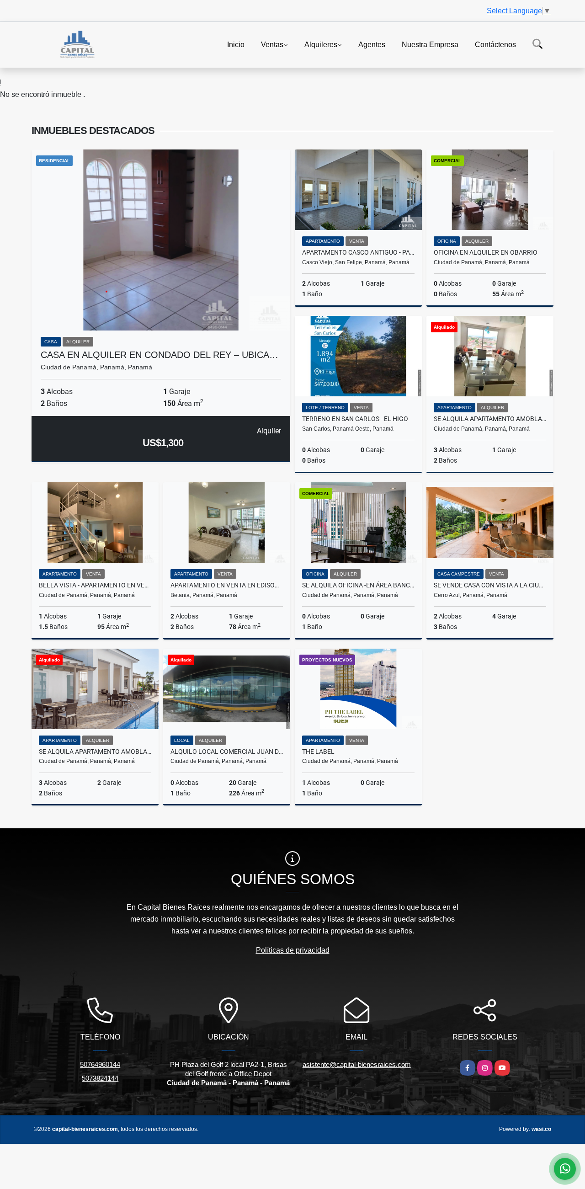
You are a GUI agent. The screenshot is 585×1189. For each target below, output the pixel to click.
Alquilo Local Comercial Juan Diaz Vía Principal (226, 751)
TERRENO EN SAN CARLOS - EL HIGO (355, 418)
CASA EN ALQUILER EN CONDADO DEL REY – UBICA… (159, 355)
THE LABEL (318, 751)
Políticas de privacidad (293, 950)
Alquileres (320, 44)
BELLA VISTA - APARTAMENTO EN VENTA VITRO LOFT (95, 585)
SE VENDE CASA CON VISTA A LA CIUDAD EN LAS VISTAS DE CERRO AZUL (490, 585)
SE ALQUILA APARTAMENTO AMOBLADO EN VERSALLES (490, 418)
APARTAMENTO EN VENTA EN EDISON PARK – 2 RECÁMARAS (226, 585)
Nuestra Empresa (430, 44)
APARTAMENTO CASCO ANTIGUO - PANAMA (358, 252)
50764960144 (100, 1064)
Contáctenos (495, 44)
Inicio (236, 44)
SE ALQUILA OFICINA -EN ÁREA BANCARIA (358, 585)
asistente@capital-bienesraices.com (357, 1064)
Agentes (371, 44)
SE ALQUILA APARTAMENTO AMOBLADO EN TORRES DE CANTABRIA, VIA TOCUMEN (95, 751)
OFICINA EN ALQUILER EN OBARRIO (485, 252)
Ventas (272, 44)
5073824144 (100, 1078)
